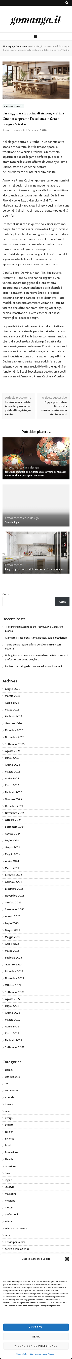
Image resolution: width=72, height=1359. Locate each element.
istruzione (10, 1166)
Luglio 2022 (12, 1005)
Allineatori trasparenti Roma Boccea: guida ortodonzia (36, 637)
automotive (11, 1090)
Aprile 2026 (12, 702)
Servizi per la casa (15, 1242)
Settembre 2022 (15, 992)
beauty (9, 1104)
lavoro (8, 1173)
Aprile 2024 (12, 861)
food (8, 1145)
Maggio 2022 (12, 1019)
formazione (11, 1152)
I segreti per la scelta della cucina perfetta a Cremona (34, 569)
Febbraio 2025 (13, 792)
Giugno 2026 (12, 689)
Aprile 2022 (12, 1026)
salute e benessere (16, 1228)
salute (8, 1221)
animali (9, 1069)
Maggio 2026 (12, 695)
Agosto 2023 (12, 916)
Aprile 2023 (12, 943)
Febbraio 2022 (13, 1040)
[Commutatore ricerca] (66, 3)
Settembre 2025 (15, 744)
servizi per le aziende (17, 1248)
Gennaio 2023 (13, 964)
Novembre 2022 (14, 978)
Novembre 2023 (14, 895)
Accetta (36, 1327)
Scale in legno (12, 522)
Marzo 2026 (12, 709)
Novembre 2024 (14, 813)
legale (8, 1180)
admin (8, 130)
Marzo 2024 (12, 868)
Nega (36, 1336)
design (34, 467)
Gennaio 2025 (13, 799)
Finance (9, 1138)
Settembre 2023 (14, 909)
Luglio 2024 (12, 840)
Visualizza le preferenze (36, 1345)
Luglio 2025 (12, 757)
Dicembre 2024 (14, 806)
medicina (10, 1200)
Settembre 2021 (14, 1047)
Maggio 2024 (12, 854)
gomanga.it (36, 19)
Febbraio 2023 (13, 957)
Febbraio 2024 (13, 875)
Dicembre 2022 (14, 971)
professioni (11, 1214)
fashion (9, 1131)
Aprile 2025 (12, 778)
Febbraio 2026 (13, 716)
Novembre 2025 (14, 737)
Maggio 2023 (12, 937)
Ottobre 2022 (13, 985)
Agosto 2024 (12, 833)
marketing (10, 1193)
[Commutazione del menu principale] (36, 36)
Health (9, 1159)
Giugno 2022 (12, 1012)
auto (7, 1083)
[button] (67, 1259)
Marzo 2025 (12, 785)
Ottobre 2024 (13, 819)
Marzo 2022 (12, 1033)
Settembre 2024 (15, 826)
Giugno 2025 (12, 764)
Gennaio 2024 (13, 881)
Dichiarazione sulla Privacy (42, 1354)
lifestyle (9, 1186)
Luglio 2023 (12, 923)
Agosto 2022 (12, 999)
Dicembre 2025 (14, 730)
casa (26, 467)
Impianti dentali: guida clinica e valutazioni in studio (34, 666)
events (9, 1124)
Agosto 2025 (12, 751)
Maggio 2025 (12, 771)
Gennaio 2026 (13, 723)
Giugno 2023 (12, 930)
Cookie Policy (22, 1354)
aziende (9, 1097)
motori (9, 1207)
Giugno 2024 (12, 847)
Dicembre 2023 (14, 888)
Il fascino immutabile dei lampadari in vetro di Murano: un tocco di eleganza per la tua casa (35, 473)
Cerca (6, 594)
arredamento (13, 106)
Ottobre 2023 (13, 902)
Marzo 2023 (12, 950)
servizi (8, 1235)
